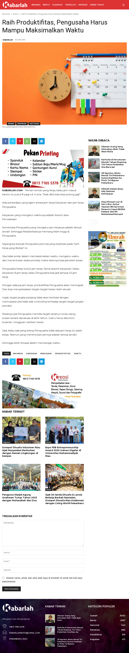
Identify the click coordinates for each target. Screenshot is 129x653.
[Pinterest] (20, 141)
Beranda (6, 14)
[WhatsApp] (27, 141)
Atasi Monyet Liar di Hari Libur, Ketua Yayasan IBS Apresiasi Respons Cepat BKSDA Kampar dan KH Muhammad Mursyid (113, 208)
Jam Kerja (18, 353)
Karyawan (31, 353)
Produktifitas (62, 353)
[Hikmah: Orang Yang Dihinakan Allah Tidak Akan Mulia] (94, 150)
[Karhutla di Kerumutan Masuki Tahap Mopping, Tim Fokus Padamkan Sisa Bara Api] (94, 163)
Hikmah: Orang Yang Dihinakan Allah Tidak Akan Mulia (112, 149)
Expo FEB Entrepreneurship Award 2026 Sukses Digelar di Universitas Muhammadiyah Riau (63, 452)
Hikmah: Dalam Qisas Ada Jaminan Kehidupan (112, 191)
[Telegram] (41, 141)
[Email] (34, 141)
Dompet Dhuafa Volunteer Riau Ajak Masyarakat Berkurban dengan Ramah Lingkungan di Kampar (21, 452)
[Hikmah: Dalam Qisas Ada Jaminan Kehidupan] (94, 193)
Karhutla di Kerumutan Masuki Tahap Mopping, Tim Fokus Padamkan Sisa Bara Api (114, 163)
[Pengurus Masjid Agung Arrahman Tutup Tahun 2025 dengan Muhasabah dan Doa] (21, 477)
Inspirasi (21, 124)
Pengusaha (46, 353)
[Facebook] (5, 141)
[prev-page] (90, 221)
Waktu (77, 353)
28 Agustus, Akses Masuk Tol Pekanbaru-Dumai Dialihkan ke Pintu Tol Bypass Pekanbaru (113, 178)
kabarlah (8, 40)
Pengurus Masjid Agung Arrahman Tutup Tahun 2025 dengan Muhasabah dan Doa (19, 497)
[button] (123, 5)
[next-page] (95, 221)
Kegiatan (6, 442)
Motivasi (34, 124)
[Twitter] (12, 141)
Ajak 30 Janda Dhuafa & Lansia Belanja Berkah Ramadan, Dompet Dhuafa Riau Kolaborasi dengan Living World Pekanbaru (64, 499)
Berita (48, 442)
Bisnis (15, 14)
